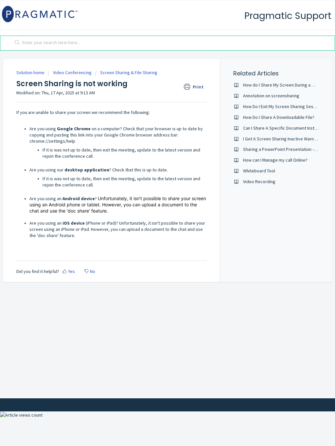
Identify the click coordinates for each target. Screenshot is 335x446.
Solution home (30, 72)
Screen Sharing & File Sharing (128, 72)
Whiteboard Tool (259, 171)
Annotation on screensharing (271, 96)
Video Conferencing (72, 72)
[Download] (155, 139)
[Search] (17, 43)
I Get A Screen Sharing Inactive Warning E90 (285, 139)
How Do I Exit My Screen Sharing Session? (283, 106)
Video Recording (259, 181)
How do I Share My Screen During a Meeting (285, 85)
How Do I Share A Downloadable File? (278, 117)
